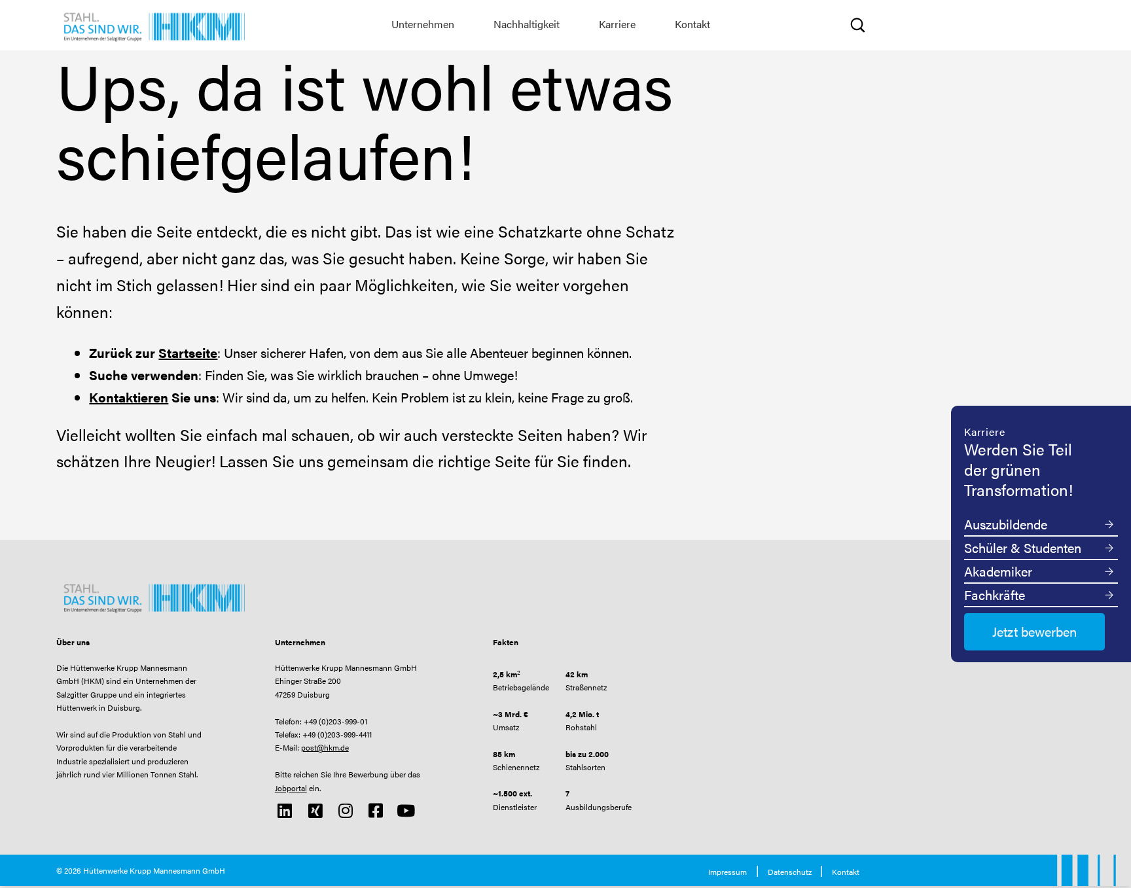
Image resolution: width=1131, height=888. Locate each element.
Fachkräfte (994, 594)
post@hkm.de (325, 747)
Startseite (187, 352)
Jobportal (291, 788)
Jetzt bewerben (1034, 631)
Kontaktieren (128, 396)
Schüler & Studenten (1022, 547)
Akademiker (998, 570)
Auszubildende (1005, 523)
